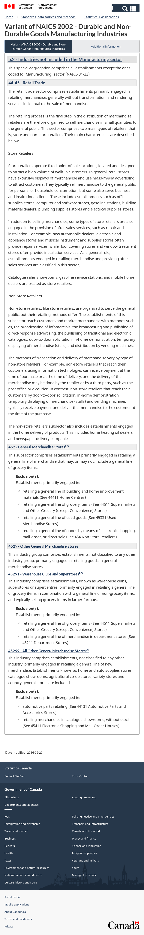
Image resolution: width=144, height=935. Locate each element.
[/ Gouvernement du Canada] (31, 7)
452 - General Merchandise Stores (38, 447)
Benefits (9, 846)
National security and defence (23, 875)
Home (8, 17)
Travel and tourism (16, 831)
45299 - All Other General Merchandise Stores (48, 651)
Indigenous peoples (84, 853)
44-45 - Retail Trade (26, 82)
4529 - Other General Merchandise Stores (43, 546)
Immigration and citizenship (22, 824)
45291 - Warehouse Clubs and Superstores (45, 574)
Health (8, 853)
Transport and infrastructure (90, 824)
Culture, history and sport (20, 882)
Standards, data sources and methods (48, 17)
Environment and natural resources (26, 868)
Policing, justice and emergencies (93, 816)
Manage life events (84, 875)
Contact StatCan (14, 776)
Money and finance (84, 838)
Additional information (106, 46)
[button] (126, 8)
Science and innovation (86, 846)
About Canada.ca (15, 912)
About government (84, 797)
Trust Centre (80, 776)
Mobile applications (16, 904)
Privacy (8, 926)
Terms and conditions (18, 919)
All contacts (11, 797)
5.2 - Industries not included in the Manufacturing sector (65, 59)
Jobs (7, 816)
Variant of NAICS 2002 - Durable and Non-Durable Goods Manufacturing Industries (38, 46)
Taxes (7, 860)
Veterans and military (85, 860)
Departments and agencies (21, 804)
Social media (12, 897)
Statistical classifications (101, 17)
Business (10, 838)
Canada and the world (86, 831)
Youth (75, 868)
